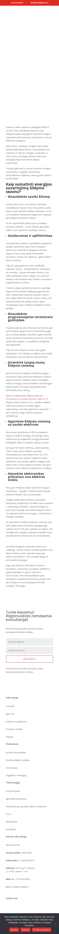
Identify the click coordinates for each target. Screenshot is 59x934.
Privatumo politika (41, 930)
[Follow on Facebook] (8, 911)
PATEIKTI (29, 659)
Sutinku (14, 930)
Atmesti (25, 930)
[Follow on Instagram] (14, 911)
